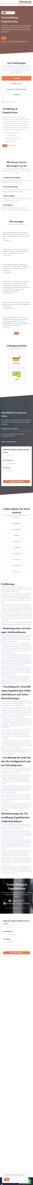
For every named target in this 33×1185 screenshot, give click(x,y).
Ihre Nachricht (6, 467)
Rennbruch (16, 571)
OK (7, 1179)
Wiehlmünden (16, 529)
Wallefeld (16, 535)
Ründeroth (16, 559)
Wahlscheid (16, 541)
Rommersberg (16, 565)
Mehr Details (12, 145)
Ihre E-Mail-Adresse (8, 460)
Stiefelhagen (16, 547)
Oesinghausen (16, 523)
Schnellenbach (16, 553)
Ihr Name (5, 452)
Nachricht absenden (16, 481)
